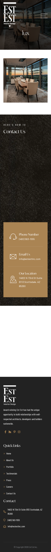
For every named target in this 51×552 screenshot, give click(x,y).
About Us (10, 460)
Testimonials (11, 473)
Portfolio (10, 466)
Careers (9, 486)
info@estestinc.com (29, 258)
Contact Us (11, 493)
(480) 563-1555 (27, 239)
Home (8, 453)
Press (8, 480)
